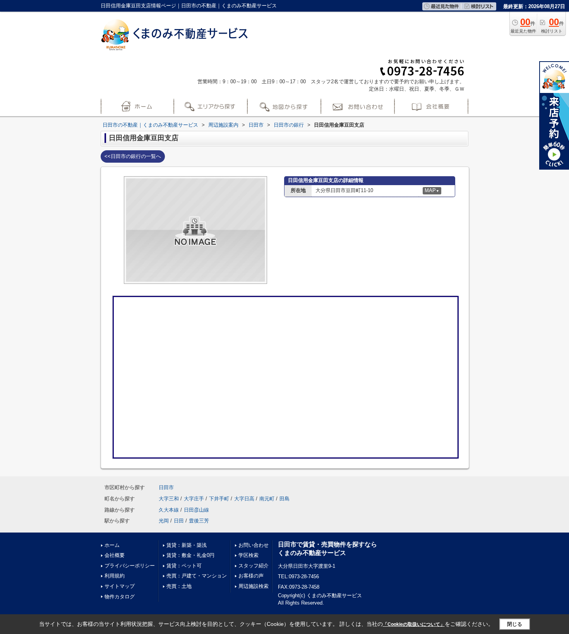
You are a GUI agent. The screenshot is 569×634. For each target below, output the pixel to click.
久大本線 (169, 510)
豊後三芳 (199, 521)
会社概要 (115, 555)
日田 (179, 521)
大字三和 (169, 499)
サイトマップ (120, 586)
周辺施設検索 (253, 586)
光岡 (164, 521)
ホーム (112, 545)
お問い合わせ (253, 545)
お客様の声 (251, 576)
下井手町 (219, 499)
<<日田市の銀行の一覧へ (133, 156)
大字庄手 (194, 499)
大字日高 (244, 499)
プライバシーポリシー (130, 566)
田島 (284, 499)
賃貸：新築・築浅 (186, 545)
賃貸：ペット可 (184, 566)
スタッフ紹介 (253, 566)
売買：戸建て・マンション (196, 576)
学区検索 (248, 555)
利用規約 (115, 576)
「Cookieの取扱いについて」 (414, 624)
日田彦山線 (196, 510)
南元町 (266, 499)
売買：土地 (179, 586)
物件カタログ (120, 597)
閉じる (514, 624)
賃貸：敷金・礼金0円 (190, 555)
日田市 (166, 487)
